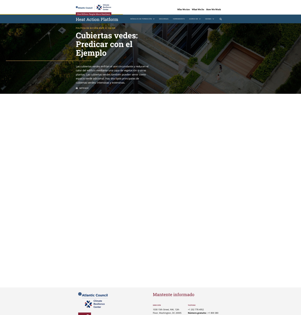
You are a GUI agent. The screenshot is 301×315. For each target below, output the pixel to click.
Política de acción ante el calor (95, 28)
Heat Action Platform (97, 19)
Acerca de (193, 19)
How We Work (213, 9)
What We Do (198, 9)
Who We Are (183, 9)
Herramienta (179, 19)
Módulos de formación (141, 19)
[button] (220, 19)
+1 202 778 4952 (196, 309)
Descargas (163, 19)
